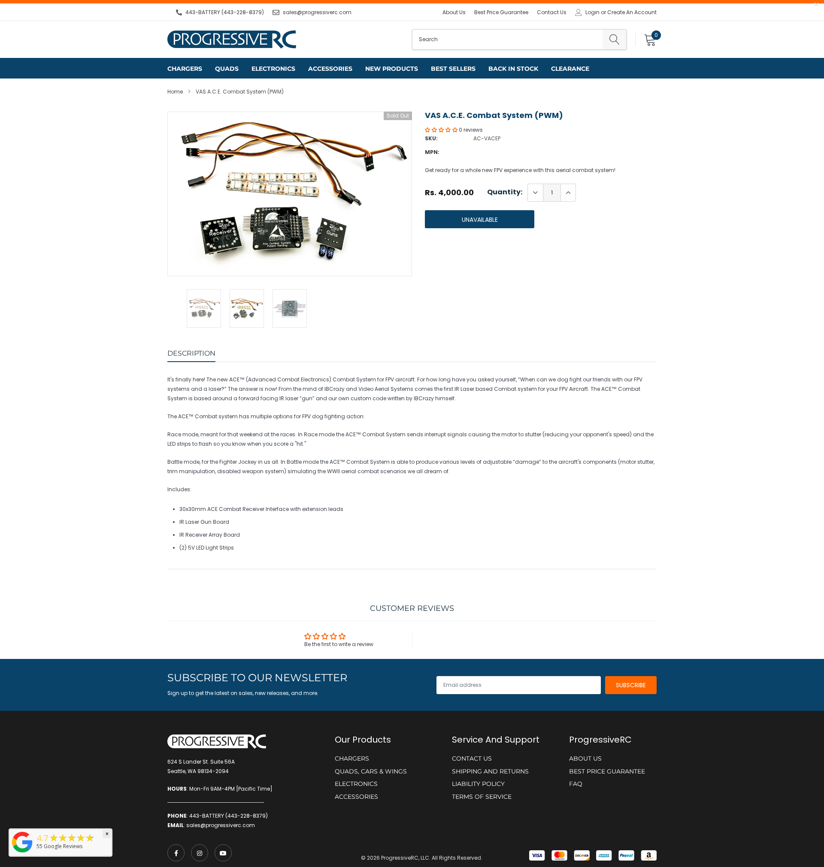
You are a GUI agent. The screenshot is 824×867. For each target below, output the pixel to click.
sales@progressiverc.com (317, 12)
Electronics (273, 69)
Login (592, 12)
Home (175, 91)
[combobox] (507, 39)
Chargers (184, 69)
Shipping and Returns (490, 771)
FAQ (575, 784)
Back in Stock (513, 69)
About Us (454, 12)
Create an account (632, 12)
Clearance (570, 69)
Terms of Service (482, 797)
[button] (442, 129)
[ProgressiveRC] (22, 853)
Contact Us (551, 12)
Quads (227, 69)
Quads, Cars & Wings (371, 771)
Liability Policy (478, 784)
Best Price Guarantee (501, 12)
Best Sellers (453, 69)
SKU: (431, 138)
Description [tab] (191, 353)
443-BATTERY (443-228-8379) (224, 12)
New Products (391, 69)
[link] (176, 852)
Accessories (330, 69)
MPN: (432, 152)
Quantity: (504, 192)
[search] (614, 39)
